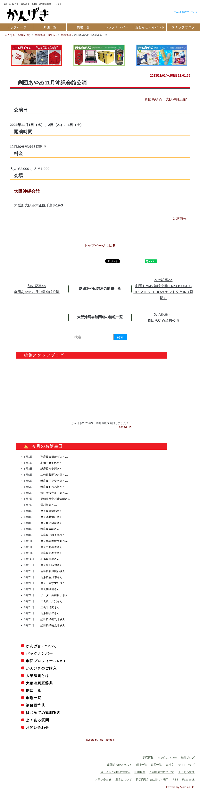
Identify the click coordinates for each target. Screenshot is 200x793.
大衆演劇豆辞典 (39, 683)
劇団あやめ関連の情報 (96, 288)
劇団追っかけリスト (119, 764)
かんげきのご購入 (41, 668)
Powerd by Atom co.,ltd (180, 787)
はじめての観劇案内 (43, 713)
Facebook (188, 779)
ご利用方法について (161, 772)
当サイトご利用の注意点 (115, 772)
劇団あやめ (153, 99)
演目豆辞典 (35, 705)
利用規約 (139, 772)
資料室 (170, 764)
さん (54, 456)
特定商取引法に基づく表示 (152, 779)
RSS (175, 779)
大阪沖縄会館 (176, 99)
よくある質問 (37, 720)
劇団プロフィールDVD (45, 661)
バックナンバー (39, 653)
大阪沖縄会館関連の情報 (96, 317)
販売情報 (148, 757)
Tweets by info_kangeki (100, 739)
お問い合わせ (37, 728)
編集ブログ (188, 757)
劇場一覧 (33, 698)
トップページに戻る (100, 246)
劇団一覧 (33, 691)
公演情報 (180, 218)
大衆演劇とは (37, 676)
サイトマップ (186, 764)
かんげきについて (184, 11)
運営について (123, 779)
